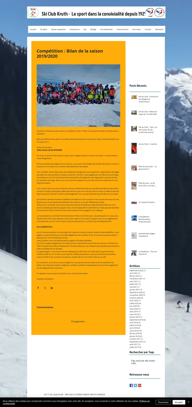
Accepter (179, 402)
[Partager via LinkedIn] (51, 287)
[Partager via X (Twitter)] (45, 287)
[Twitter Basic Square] (135, 385)
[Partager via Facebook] (38, 287)
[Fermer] (188, 402)
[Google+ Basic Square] (139, 385)
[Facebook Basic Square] (131, 385)
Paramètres (163, 402)
